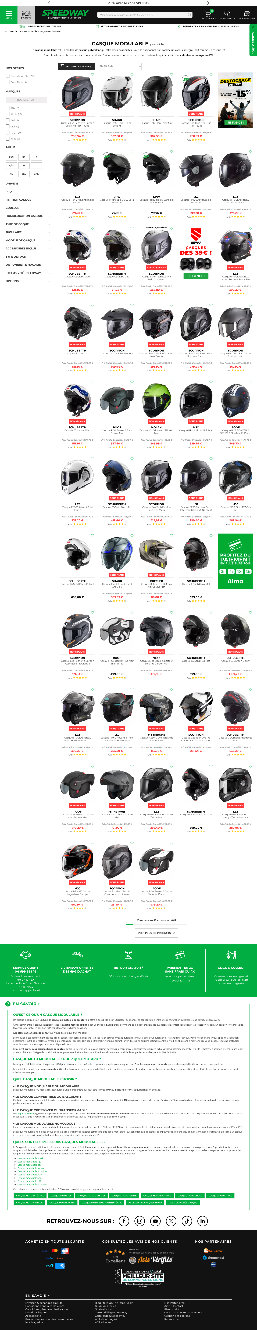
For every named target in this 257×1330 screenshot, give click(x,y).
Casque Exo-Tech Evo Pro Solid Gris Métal (156, 278)
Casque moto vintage (29, 1203)
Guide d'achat (104, 1309)
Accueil (9, 31)
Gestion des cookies (177, 1315)
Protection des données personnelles (49, 1319)
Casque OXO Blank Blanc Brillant (117, 124)
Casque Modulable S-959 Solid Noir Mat (117, 201)
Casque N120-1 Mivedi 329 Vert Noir (156, 431)
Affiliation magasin (107, 1319)
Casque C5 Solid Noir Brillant (196, 814)
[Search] (189, 15)
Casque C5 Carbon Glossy (235, 661)
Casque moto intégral (30, 1196)
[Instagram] (139, 1221)
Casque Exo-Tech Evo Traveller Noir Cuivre (156, 355)
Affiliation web (104, 1322)
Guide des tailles (105, 1306)
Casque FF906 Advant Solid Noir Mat (196, 201)
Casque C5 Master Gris (77, 353)
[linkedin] (202, 1221)
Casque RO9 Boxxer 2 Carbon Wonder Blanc (156, 893)
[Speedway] (65, 15)
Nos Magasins (34, 1322)
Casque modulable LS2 (29, 1181)
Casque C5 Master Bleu (78, 430)
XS (23, 157)
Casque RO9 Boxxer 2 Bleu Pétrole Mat (117, 431)
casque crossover (25, 1113)
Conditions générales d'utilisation (46, 1309)
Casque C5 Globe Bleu (77, 276)
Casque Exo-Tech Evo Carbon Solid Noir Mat (235, 355)
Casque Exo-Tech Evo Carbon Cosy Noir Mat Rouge (77, 124)
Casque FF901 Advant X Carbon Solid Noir (235, 201)
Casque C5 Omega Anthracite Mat (235, 739)
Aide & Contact (173, 1306)
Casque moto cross (190, 1196)
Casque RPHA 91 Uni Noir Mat (196, 430)
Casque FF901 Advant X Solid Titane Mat (156, 816)
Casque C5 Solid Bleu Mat (117, 507)
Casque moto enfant (62, 1203)
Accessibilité (33, 1315)
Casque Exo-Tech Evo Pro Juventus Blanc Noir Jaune (196, 739)
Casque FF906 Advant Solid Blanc (77, 508)
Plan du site (171, 1309)
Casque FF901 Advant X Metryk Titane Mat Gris (235, 816)
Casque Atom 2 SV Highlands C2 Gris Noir (156, 739)
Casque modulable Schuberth (32, 1184)
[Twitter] (171, 1221)
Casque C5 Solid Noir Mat (196, 661)
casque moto (26, 31)
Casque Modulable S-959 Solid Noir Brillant (157, 201)
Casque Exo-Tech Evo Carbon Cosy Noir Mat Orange (77, 662)
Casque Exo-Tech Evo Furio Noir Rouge (196, 124)
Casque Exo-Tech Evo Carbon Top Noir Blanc (196, 355)
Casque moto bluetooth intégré (102, 1203)
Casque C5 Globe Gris (117, 276)
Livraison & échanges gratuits (43, 1302)
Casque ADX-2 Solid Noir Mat (117, 353)
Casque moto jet (61, 1196)
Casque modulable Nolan (30, 1168)
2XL (24, 173)
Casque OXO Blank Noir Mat (157, 123)
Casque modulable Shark (30, 1158)
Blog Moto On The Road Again (114, 1302)
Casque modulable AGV (29, 1174)
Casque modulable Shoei (30, 1177)
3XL (36, 173)
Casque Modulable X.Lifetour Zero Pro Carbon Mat (156, 662)
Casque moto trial (220, 1196)
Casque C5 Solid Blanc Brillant (77, 584)
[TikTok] (187, 1221)
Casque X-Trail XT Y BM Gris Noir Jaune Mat (156, 585)
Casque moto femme (124, 1196)
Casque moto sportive (157, 1196)
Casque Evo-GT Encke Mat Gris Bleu (117, 585)
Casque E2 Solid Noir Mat (196, 584)
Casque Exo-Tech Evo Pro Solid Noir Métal (156, 508)
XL (11, 173)
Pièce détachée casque (183, 1203)
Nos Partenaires (174, 1302)
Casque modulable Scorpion (32, 1171)
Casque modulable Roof (29, 1164)
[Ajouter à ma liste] (92, 74)
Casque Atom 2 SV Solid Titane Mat (117, 816)
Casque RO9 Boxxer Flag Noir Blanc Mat (117, 662)
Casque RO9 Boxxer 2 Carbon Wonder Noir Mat (77, 816)
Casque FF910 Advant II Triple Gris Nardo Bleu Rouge (117, 739)
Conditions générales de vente (44, 1306)
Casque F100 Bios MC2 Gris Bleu (235, 508)
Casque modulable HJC (29, 1161)
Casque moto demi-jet (91, 1196)
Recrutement (172, 1319)
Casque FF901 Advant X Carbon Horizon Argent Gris (77, 739)
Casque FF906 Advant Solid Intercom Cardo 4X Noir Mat (196, 508)
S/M (11, 165)
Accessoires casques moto (145, 1203)
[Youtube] (155, 1221)
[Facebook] (124, 1221)
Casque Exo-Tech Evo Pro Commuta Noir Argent (117, 893)
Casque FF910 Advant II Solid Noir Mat (77, 201)
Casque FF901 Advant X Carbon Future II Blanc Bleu (235, 278)
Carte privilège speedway (111, 1312)
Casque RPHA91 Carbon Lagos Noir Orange (77, 893)
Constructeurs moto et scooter (184, 1312)
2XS (11, 157)
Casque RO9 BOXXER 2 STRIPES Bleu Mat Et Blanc (235, 431)
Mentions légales (36, 1312)
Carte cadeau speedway (110, 1315)
